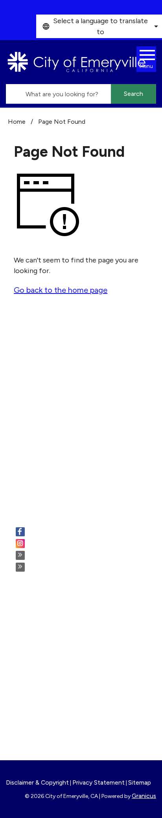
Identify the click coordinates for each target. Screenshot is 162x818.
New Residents (40, 704)
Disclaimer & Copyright (37, 782)
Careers (28, 615)
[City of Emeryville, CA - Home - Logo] (76, 62)
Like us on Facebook (60, 532)
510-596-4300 (54, 417)
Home (17, 121)
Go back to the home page (60, 290)
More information (37, 486)
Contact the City (43, 725)
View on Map (28, 398)
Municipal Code (40, 714)
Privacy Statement (98, 782)
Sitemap (139, 782)
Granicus (144, 796)
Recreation (34, 693)
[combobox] (99, 26)
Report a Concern (44, 647)
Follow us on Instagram (64, 544)
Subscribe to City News (66, 556)
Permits (28, 626)
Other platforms (54, 567)
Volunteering (36, 636)
